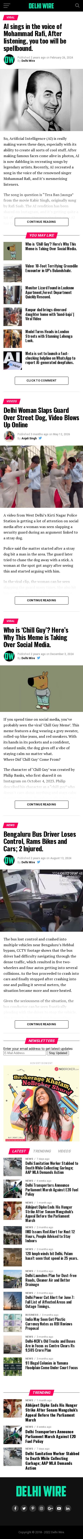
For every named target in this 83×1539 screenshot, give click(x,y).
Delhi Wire (28, 60)
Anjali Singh (29, 438)
